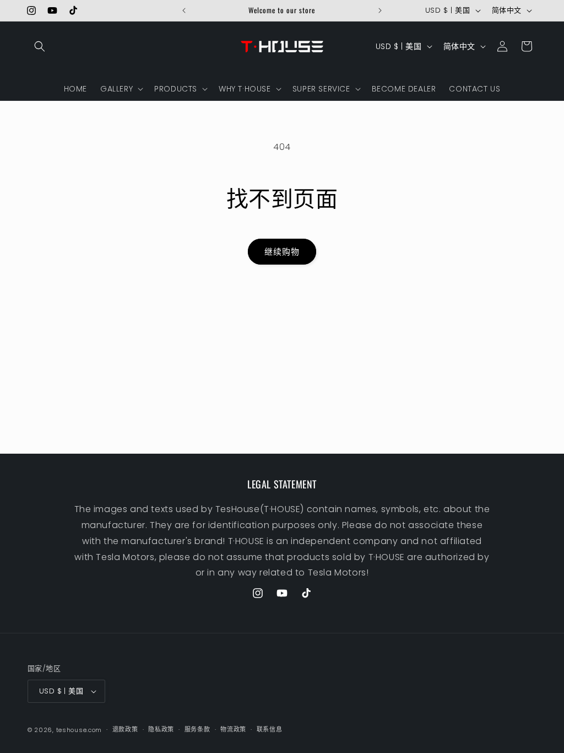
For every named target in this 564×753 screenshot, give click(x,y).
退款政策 (125, 729)
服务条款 (197, 729)
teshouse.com (79, 729)
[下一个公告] (380, 10)
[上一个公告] (184, 10)
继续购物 (282, 251)
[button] (40, 46)
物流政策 (233, 729)
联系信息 (270, 729)
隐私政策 (161, 729)
